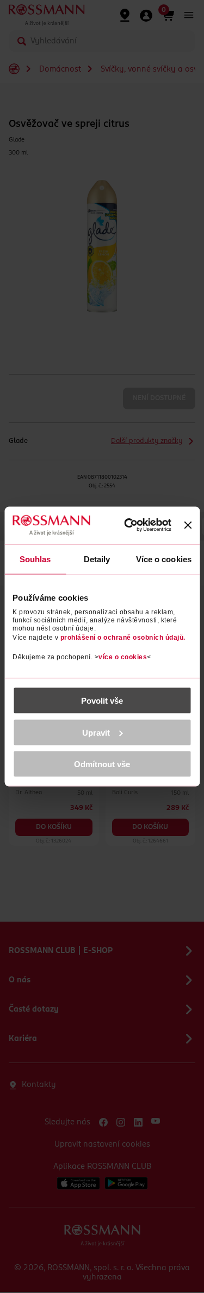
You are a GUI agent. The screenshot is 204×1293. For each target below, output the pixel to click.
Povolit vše (102, 700)
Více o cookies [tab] (163, 558)
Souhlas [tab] (35, 558)
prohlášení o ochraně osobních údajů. (123, 637)
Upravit (96, 732)
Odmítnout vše (102, 764)
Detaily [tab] (97, 558)
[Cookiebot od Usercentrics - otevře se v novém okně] (130, 525)
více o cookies (122, 657)
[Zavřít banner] (187, 525)
